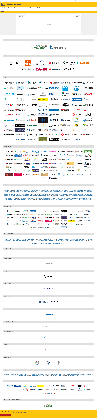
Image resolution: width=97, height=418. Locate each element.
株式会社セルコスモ (8, 198)
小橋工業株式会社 (56, 200)
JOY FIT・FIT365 (37, 238)
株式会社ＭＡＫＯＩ (41, 200)
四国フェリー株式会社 (29, 192)
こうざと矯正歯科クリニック (72, 252)
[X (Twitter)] (85, 4)
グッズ (34, 7)
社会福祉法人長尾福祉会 (45, 188)
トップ (1, 9)
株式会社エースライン (19, 191)
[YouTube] (92, 4)
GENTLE (6, 239)
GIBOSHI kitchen (74, 239)
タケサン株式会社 (46, 374)
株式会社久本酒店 (7, 192)
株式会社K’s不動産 (26, 200)
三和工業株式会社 (50, 240)
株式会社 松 (83, 188)
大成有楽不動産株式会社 (31, 198)
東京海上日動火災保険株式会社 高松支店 (56, 191)
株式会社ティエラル (77, 192)
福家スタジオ (25, 238)
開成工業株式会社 (57, 196)
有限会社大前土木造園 (46, 198)
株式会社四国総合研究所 (46, 199)
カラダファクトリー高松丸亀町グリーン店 (15, 239)
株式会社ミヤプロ (53, 188)
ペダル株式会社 (61, 239)
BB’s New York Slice (53, 242)
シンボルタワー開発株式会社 (63, 190)
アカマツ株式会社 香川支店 (71, 196)
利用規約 (24, 412)
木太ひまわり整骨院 (80, 252)
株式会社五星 (40, 374)
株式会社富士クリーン (54, 192)
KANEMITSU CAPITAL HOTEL (16, 240)
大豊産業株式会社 (54, 198)
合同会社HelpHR (73, 199)
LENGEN (90, 238)
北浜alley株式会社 (66, 199)
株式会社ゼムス (89, 188)
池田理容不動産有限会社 (54, 374)
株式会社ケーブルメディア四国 (81, 191)
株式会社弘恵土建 (89, 198)
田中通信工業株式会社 (69, 192)
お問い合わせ (12, 412)
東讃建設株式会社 (39, 198)
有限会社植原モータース (17, 194)
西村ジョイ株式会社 (29, 242)
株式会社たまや (25, 190)
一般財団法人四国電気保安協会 (10, 191)
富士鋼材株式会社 (59, 199)
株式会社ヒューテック (60, 188)
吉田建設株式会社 (24, 199)
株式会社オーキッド (36, 242)
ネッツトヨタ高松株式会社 (54, 190)
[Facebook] (88, 4)
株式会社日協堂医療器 (26, 194)
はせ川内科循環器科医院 (45, 191)
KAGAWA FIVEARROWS (13, 4)
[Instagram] (90, 4)
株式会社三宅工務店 (17, 199)
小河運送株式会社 (14, 192)
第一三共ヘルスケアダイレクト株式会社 (67, 240)
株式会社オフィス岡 (7, 195)
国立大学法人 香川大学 (38, 192)
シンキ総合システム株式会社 (89, 194)
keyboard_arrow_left (17, 16)
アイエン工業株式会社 (33, 195)
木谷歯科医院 (49, 252)
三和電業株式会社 (23, 188)
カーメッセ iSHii (37, 191)
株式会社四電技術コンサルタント (78, 194)
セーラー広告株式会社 (72, 190)
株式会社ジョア (82, 374)
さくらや (88, 200)
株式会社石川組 (6, 190)
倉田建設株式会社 (75, 198)
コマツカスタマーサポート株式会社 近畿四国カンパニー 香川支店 (16, 196)
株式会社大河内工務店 (77, 188)
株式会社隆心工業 (58, 375)
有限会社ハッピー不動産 (87, 199)
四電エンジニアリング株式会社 (67, 194)
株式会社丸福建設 (37, 196)
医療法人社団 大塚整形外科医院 (10, 252)
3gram (7, 242)
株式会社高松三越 (30, 188)
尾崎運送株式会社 (31, 191)
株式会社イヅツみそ (34, 200)
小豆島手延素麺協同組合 (70, 242)
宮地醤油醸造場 (46, 239)
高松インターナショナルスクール (83, 238)
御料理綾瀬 (65, 238)
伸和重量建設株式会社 (89, 195)
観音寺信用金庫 (89, 191)
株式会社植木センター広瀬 (74, 375)
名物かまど (25, 191)
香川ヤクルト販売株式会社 (44, 242)
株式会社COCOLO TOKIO (81, 190)
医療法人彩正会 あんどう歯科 (35, 190)
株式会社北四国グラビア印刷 (8, 194)
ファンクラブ (28, 7)
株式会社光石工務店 (9, 199)
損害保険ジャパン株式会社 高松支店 (70, 191)
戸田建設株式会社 (88, 196)
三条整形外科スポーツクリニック (31, 252)
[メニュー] (95, 4)
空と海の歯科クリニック (61, 242)
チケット (22, 7)
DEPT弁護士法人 (10, 200)
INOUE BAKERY (34, 243)
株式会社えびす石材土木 (42, 195)
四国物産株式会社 (34, 374)
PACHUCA (10, 242)
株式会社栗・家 (64, 196)
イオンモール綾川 (89, 239)
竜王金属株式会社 (90, 190)
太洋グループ (53, 199)
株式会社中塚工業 (75, 195)
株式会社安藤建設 (82, 198)
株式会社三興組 (60, 198)
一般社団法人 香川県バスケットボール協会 (48, 326)
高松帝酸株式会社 (26, 195)
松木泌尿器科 (30, 199)
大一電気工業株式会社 (9, 188)
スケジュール (9, 7)
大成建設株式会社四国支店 (70, 200)
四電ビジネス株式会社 (80, 196)
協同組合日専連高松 (37, 188)
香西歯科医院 (67, 188)
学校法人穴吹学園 (62, 192)
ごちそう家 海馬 (24, 239)
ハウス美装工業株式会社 (14, 238)
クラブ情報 (3, 7)
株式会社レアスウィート (48, 200)
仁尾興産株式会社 (19, 190)
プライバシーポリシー (18, 412)
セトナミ (35, 240)
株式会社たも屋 (7, 238)
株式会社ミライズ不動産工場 (72, 238)
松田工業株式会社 (83, 200)
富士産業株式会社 (57, 240)
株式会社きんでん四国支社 (18, 200)
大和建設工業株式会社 (67, 198)
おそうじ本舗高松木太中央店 (42, 240)
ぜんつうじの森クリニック (88, 252)
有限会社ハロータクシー (26, 240)
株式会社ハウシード (58, 194)
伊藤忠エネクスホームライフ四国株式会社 (17, 374)
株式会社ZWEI (43, 196)
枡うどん (21, 238)
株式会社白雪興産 (62, 195)
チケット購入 (5, 415)
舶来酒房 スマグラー (50, 196)
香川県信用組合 (62, 200)
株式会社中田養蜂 (45, 194)
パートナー (39, 7)
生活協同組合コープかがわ (79, 240)
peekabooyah (79, 199)
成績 (18, 7)
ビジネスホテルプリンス (21, 192)
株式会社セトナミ (16, 188)
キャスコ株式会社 (23, 198)
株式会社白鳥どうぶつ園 (87, 242)
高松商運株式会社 (62, 374)
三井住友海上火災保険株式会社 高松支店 (72, 374)
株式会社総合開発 (82, 195)
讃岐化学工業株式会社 (46, 192)
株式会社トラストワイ (89, 374)
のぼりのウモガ (31, 238)
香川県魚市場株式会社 (82, 239)
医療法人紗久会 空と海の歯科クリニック (59, 243)
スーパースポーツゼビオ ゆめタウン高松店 (44, 243)
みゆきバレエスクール (55, 238)
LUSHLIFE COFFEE (7, 240)
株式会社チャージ (27, 374)
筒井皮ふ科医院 (83, 192)
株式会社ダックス (90, 192)
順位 (15, 7)
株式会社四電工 (51, 194)
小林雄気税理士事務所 (45, 190)
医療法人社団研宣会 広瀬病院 (20, 252)
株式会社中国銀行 (7, 374)
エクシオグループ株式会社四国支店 (16, 195)
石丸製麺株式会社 (30, 196)
